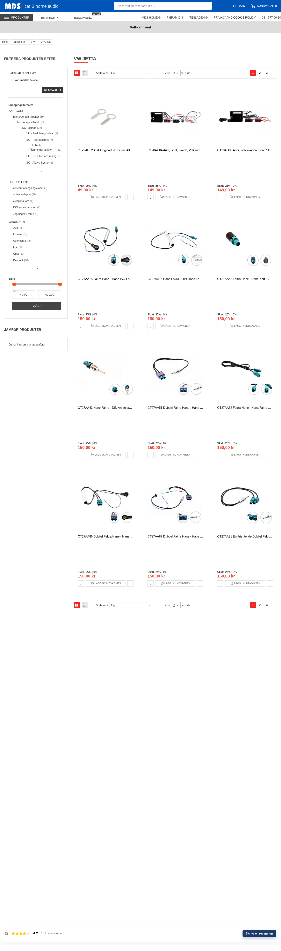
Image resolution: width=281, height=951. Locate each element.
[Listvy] (85, 73)
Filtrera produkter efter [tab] (29, 59)
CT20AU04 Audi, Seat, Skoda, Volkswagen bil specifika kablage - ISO (194, 150)
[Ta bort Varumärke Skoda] (11, 80)
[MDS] (36, 6)
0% (95, 185)
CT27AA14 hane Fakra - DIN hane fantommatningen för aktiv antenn (195, 279)
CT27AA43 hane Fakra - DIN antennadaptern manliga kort (117, 407)
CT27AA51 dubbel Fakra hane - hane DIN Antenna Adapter (187, 407)
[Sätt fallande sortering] (156, 73)
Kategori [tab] (15, 110)
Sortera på (102, 73)
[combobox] (163, 6)
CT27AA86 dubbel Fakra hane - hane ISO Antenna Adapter (118, 536)
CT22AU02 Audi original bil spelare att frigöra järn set (115, 150)
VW (33, 41)
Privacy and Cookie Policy (235, 17)
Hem (5, 41)
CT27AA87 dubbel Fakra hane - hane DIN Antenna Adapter (187, 536)
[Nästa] (274, 73)
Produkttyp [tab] (18, 182)
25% (88, 185)
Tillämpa (37, 305)
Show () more (26, 172)
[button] (81, 197)
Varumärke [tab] (17, 222)
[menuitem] (52, 16)
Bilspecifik (19, 41)
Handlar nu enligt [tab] (22, 73)
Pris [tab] (11, 279)
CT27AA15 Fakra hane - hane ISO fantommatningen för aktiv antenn (125, 279)
